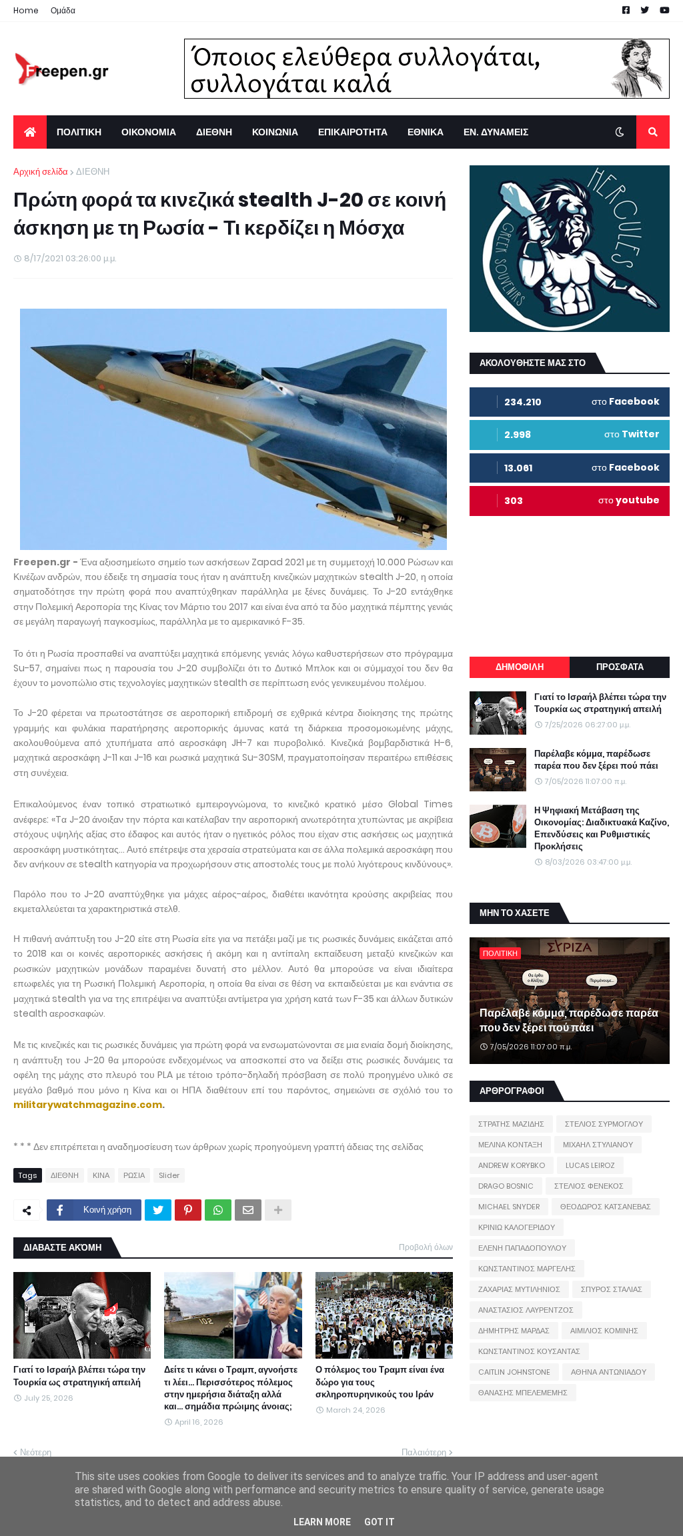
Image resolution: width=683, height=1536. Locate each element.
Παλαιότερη (424, 1452)
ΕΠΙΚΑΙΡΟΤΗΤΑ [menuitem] (353, 132)
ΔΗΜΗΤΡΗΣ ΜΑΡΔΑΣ (514, 1330)
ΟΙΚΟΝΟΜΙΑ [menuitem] (148, 132)
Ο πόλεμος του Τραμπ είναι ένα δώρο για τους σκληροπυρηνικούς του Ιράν (379, 1382)
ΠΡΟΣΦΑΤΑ (620, 667)
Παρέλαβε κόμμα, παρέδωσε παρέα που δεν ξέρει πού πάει (596, 760)
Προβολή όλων (426, 1247)
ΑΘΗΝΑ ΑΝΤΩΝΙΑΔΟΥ (608, 1372)
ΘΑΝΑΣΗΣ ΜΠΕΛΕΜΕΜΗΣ (523, 1392)
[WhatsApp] (218, 1210)
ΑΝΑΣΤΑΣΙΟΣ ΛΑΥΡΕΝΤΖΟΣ (526, 1310)
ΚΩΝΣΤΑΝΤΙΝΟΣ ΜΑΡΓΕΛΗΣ (527, 1268)
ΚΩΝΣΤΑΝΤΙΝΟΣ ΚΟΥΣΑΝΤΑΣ (529, 1351)
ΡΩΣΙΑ (134, 1175)
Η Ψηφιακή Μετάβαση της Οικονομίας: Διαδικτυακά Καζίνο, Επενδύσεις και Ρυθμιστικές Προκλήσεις (601, 829)
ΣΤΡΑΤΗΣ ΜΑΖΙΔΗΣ (511, 1124)
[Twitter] (158, 1210)
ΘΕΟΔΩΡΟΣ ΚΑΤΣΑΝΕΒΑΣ (605, 1206)
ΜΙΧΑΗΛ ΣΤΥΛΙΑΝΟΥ (598, 1144)
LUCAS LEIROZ (590, 1165)
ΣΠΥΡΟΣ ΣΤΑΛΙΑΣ (611, 1289)
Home (26, 10)
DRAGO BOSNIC (506, 1186)
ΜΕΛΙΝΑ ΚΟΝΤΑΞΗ (510, 1144)
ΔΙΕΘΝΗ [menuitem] (214, 132)
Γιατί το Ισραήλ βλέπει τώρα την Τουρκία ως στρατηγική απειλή (79, 1376)
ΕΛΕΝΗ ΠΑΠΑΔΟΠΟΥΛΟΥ (522, 1248)
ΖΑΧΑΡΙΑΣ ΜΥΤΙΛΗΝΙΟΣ (519, 1289)
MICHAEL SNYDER (509, 1206)
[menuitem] (30, 132)
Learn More (322, 1522)
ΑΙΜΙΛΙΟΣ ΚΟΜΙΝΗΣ (604, 1330)
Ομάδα (63, 10)
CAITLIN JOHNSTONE (514, 1372)
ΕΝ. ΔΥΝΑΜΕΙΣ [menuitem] (496, 132)
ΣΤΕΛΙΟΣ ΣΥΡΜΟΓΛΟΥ (604, 1124)
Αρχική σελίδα (40, 171)
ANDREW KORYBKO (511, 1165)
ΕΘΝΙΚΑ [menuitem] (426, 132)
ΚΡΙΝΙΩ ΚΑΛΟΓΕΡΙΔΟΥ (516, 1227)
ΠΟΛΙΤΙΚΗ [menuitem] (79, 132)
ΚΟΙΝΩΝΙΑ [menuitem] (275, 132)
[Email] (248, 1210)
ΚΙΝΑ (101, 1175)
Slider (169, 1175)
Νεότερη (35, 1452)
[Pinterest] (188, 1210)
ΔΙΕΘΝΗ (92, 171)
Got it (379, 1522)
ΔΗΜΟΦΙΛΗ (520, 667)
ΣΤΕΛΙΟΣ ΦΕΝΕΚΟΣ (589, 1186)
